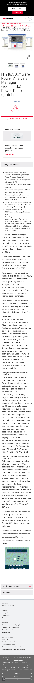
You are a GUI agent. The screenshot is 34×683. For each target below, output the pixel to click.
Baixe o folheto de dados (18, 119)
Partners (4, 618)
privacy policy (18, 660)
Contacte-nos (9, 155)
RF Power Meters (25, 26)
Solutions (4, 610)
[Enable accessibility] (3, 679)
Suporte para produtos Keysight (11, 625)
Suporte (5, 622)
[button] (17, 43)
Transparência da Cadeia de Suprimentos (13, 649)
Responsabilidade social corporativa (12, 647)
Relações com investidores (9, 642)
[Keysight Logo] (9, 18)
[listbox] (17, 66)
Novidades (5, 639)
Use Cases (5, 608)
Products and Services (14, 23)
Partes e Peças (6, 632)
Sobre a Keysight (7, 637)
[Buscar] (25, 18)
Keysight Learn (6, 613)
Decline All (17, 676)
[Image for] (17, 136)
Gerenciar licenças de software (10, 627)
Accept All (17, 673)
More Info (17, 680)
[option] (10, 66)
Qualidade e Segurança (8, 644)
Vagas (4, 652)
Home (3, 23)
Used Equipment (6, 615)
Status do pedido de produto (10, 630)
